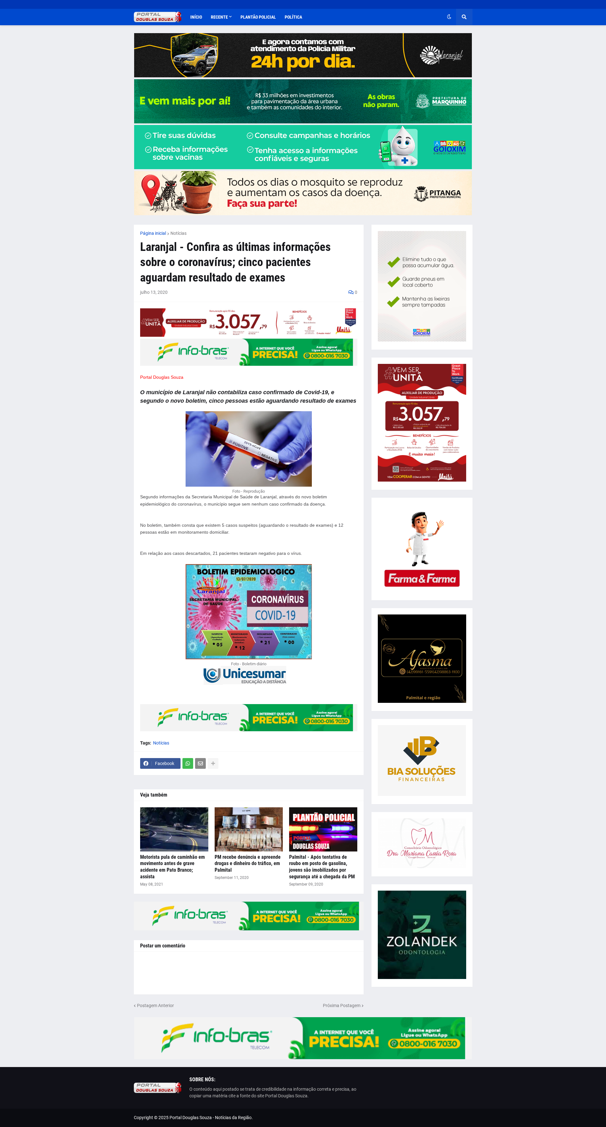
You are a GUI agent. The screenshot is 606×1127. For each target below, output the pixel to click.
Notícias (178, 233)
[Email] (200, 763)
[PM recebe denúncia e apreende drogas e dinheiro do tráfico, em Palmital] (249, 829)
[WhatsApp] (187, 763)
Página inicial (153, 233)
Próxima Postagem (341, 1005)
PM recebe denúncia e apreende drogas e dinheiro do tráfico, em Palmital (248, 863)
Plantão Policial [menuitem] (258, 17)
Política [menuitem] (293, 17)
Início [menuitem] (196, 17)
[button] (449, 17)
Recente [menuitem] (219, 17)
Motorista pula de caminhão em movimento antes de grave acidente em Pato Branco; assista (172, 867)
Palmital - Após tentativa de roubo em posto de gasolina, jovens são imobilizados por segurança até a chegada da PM (322, 867)
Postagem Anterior (155, 1005)
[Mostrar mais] (213, 763)
